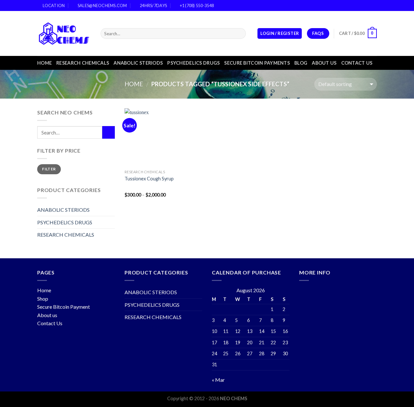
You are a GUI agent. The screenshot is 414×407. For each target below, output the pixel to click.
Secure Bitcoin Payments (257, 63)
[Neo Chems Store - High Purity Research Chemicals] (64, 33)
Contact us (357, 63)
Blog (300, 63)
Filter (49, 168)
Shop (42, 298)
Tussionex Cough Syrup (149, 178)
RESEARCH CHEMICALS (82, 63)
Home (44, 63)
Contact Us (49, 323)
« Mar (218, 380)
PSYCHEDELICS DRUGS (193, 63)
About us (324, 63)
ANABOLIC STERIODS (138, 63)
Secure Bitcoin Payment (63, 307)
